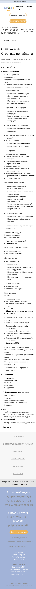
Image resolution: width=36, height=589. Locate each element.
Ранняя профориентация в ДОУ (17, 323)
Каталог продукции (11, 71)
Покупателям (9, 395)
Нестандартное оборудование (16, 359)
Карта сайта (28, 585)
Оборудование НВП (12, 238)
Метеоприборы (13, 98)
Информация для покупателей (16, 392)
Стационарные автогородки (17, 156)
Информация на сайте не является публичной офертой (18, 482)
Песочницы (10, 313)
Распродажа (9, 77)
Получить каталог (18, 21)
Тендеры (8, 398)
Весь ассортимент (11, 75)
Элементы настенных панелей (19, 204)
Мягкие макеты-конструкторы (18, 173)
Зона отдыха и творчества (18, 116)
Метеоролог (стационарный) (17, 331)
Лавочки (9, 309)
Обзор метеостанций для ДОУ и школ (19, 423)
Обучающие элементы (16, 103)
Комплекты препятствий (16, 241)
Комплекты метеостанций (18, 94)
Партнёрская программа (14, 400)
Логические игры (14, 194)
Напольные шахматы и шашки (16, 248)
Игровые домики (13, 299)
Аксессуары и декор (14, 251)
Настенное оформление (14, 183)
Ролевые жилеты (13, 178)
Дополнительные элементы (17, 161)
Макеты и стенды (13, 166)
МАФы (7, 295)
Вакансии (18, 474)
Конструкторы (10, 293)
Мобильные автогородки (16, 154)
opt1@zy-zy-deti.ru (18, 525)
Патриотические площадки (17, 125)
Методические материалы (18, 101)
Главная (6, 40)
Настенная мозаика (14, 213)
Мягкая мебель (12, 286)
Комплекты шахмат (14, 254)
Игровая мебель (12, 261)
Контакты (7, 427)
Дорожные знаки (13, 164)
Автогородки (9, 151)
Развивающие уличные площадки (18, 84)
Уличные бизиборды (12, 233)
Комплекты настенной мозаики (20, 217)
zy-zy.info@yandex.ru (19, 1)
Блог (5, 410)
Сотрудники (9, 388)
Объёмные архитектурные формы (19, 311)
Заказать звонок (18, 15)
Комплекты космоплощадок (18, 144)
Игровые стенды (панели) (16, 301)
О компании (8, 375)
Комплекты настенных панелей (20, 192)
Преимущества (10, 380)
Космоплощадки (12, 140)
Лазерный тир (11, 243)
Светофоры (10, 159)
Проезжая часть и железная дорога (20, 176)
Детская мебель (10, 258)
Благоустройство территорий (16, 347)
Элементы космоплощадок (18, 146)
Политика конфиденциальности (14, 585)
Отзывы (7, 383)
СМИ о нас (8, 385)
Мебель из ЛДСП (13, 284)
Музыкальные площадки (16, 108)
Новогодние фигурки (14, 289)
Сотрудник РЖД (12, 343)
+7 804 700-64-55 (10, 27)
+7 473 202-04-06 (10, 30)
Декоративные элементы (17, 96)
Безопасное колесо (12, 235)
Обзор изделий (9, 419)
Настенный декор (14, 201)
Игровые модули (13, 264)
